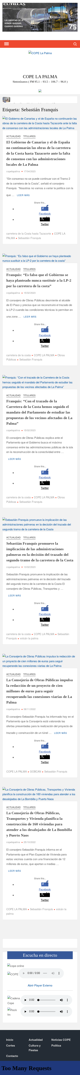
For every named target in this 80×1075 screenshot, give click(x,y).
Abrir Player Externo (40, 985)
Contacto (12, 1056)
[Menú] (6, 44)
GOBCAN (35, 771)
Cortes (10, 1045)
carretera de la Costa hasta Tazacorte (28, 233)
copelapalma (13, 171)
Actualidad (13, 136)
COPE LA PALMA (44, 355)
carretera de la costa (18, 355)
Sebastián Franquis (29, 238)
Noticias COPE (61, 1040)
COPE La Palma (40, 76)
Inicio (9, 1040)
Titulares (29, 136)
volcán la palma (29, 638)
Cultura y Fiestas (35, 1047)
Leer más (23, 195)
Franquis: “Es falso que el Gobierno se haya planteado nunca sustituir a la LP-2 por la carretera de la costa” (38, 280)
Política (56, 1045)
